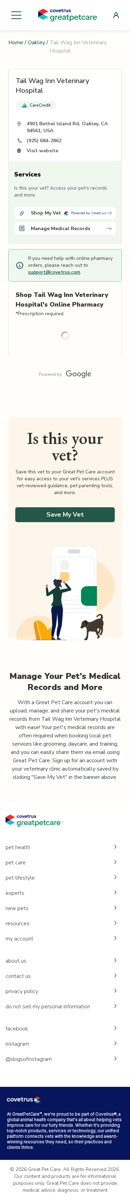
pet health (18, 847)
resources (17, 923)
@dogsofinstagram (29, 1059)
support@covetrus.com (54, 272)
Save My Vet (65, 514)
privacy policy (22, 991)
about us (16, 961)
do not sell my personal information (48, 1006)
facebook (17, 1029)
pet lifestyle (20, 878)
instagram (17, 1044)
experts (15, 893)
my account (19, 939)
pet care (16, 862)
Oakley (36, 42)
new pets (17, 908)
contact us (18, 976)
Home (15, 42)
